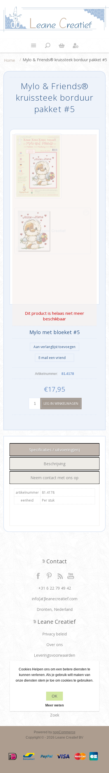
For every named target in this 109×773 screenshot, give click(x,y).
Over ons (54, 644)
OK (54, 696)
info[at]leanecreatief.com (54, 598)
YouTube (71, 576)
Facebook (38, 576)
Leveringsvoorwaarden (54, 655)
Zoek (54, 715)
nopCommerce (64, 732)
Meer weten (54, 705)
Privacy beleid (54, 634)
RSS (60, 576)
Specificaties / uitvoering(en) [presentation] (54, 449)
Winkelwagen (61, 46)
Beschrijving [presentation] (54, 463)
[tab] (55, 449)
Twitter (49, 576)
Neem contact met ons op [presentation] (54, 477)
